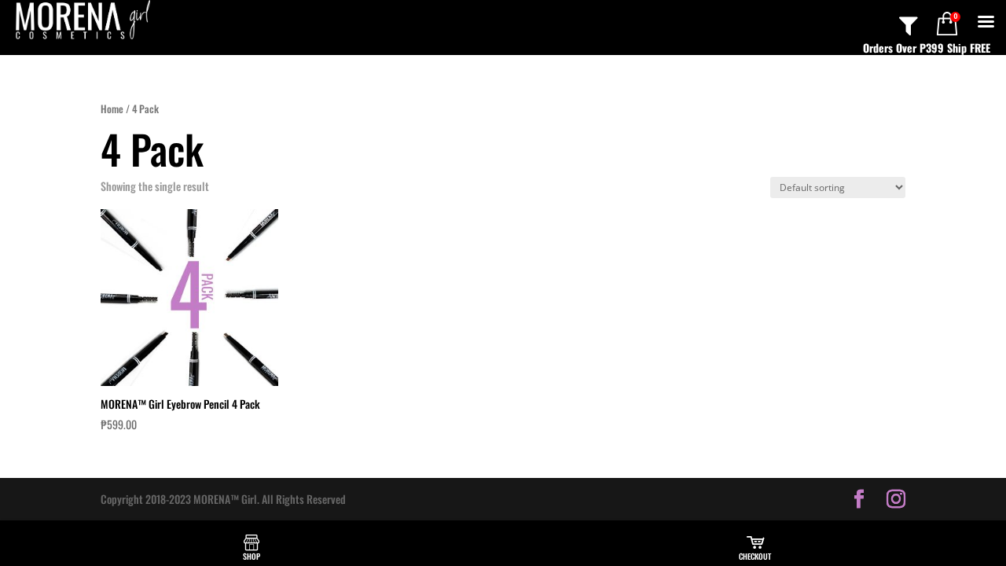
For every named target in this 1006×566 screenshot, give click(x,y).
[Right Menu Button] (985, 21)
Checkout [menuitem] (755, 556)
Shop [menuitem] (251, 556)
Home (112, 108)
